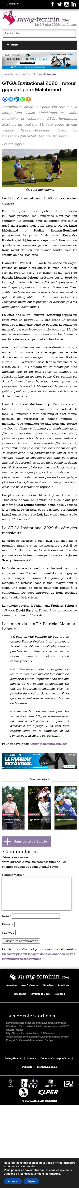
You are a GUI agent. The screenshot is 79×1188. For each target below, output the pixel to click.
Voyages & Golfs (40, 993)
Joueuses (59, 993)
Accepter (13, 1181)
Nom (6, 916)
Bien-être (48, 985)
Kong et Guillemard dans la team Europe (29, 1040)
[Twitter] (10, 99)
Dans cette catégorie (39, 779)
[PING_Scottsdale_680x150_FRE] (39, 60)
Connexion (13, 3)
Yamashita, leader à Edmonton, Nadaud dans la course (37, 1036)
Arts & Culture (29, 985)
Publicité (27, 1067)
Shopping (20, 993)
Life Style (63, 985)
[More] (28, 99)
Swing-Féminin (13, 1058)
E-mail (8, 924)
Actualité (49, 74)
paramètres (52, 1174)
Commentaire (13, 875)
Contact (31, 1058)
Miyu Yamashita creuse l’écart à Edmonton (30, 1033)
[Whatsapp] (22, 99)
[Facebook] (4, 99)
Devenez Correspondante (55, 1058)
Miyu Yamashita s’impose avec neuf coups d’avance (36, 1022)
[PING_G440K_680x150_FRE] (39, 761)
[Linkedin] (16, 99)
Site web (8, 933)
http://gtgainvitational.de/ (49, 744)
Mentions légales (47, 1067)
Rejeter (31, 1181)
